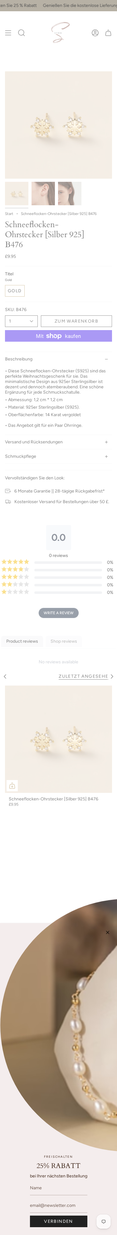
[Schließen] (108, 932)
